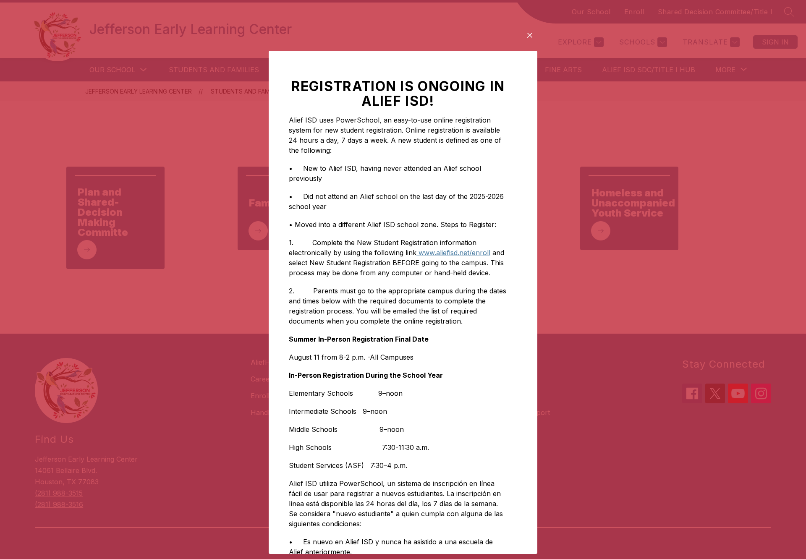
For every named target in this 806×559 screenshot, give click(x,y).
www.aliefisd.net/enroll (453, 252)
